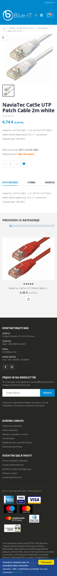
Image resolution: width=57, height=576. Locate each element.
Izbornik (48, 2)
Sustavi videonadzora (13, 464)
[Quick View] (23, 299)
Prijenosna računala (12, 425)
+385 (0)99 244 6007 (17, 344)
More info (17, 572)
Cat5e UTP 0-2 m (14, 31)
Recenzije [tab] (50, 182)
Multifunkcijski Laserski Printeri (17, 442)
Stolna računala (10, 430)
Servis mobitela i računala (14, 460)
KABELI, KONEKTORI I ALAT (21, 28)
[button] (36, 15)
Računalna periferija (12, 446)
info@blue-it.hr (9, 351)
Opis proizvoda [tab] (10, 182)
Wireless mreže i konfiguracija (16, 469)
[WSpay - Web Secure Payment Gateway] (12, 528)
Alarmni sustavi (9, 473)
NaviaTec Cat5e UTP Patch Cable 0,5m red (32, 288)
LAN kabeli (43, 28)
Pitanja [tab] (31, 182)
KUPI (28, 299)
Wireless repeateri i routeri (15, 434)
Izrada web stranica (11, 477)
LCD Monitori (8, 438)
